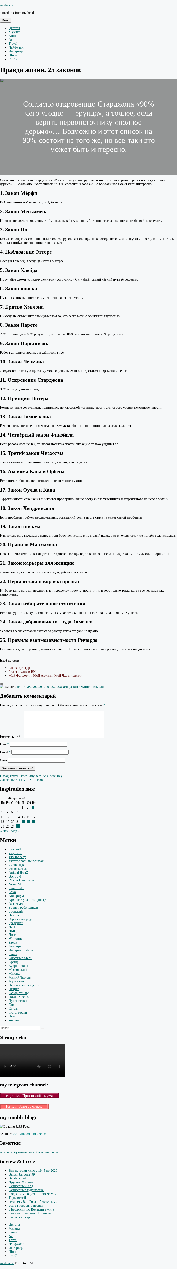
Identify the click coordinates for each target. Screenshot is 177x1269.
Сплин (14, 1004)
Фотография (18, 1012)
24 (33, 821)
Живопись (16, 938)
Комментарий (11, 736)
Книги (87, 687)
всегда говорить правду (26, 1205)
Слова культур (19, 668)
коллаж (14, 1020)
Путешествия (18, 1001)
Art (11, 39)
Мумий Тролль (20, 977)
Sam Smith (16, 888)
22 (23, 821)
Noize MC (16, 884)
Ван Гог (14, 915)
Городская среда (20, 919)
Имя (4, 744)
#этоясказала (18, 868)
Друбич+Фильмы (21, 1182)
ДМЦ (13, 931)
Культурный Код (21, 1186)
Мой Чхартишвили (45, 675)
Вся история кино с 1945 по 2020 (33, 1170)
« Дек (4, 831)
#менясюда (17, 865)
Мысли (98, 687)
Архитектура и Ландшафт (28, 900)
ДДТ (12, 927)
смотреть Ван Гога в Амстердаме (33, 1201)
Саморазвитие (71, 687)
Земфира (15, 946)
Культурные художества (26, 1190)
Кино (13, 36)
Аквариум (16, 896)
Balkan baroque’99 (22, 1174)
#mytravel (15, 853)
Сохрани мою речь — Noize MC (32, 1194)
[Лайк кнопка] (1, 684)
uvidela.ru (7, 5)
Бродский (16, 911)
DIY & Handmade (21, 880)
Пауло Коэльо (19, 997)
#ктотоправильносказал (26, 861)
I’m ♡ (13, 59)
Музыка (14, 32)
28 (18, 826)
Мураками (16, 981)
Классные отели (20, 958)
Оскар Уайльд (19, 993)
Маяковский (18, 969)
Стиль (13, 1008)
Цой (12, 1016)
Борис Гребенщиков (23, 907)
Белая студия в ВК (22, 671)
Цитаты (14, 28)
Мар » (15, 831)
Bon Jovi (15, 876)
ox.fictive (23, 687)
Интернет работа (21, 950)
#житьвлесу (17, 857)
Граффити (16, 923)
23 (28, 821)
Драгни (14, 934)
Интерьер (16, 51)
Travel (13, 43)
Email (5, 752)
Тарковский (17, 1198)
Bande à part (17, 1178)
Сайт (3, 760)
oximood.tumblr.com (32, 1134)
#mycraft (15, 849)
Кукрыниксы (18, 966)
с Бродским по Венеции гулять (31, 1209)
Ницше (14, 989)
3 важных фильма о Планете (30, 1213)
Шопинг (15, 55)
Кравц (13, 962)
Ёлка (12, 892)
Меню (5, 20)
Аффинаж (16, 903)
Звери (13, 942)
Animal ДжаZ (18, 872)
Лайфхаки (16, 47)
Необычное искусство (25, 985)
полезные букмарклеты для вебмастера (29, 1152)
